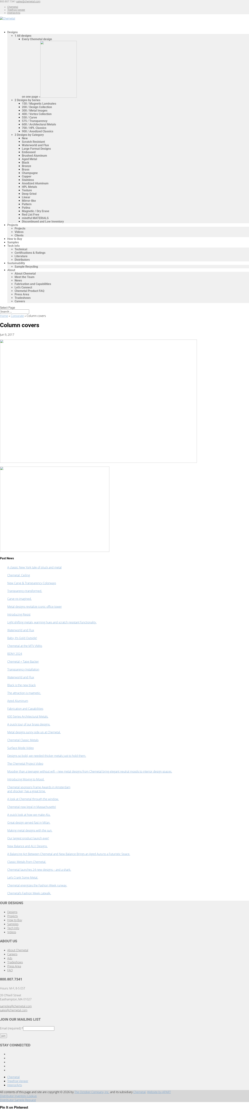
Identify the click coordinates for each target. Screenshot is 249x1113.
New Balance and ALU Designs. (27, 846)
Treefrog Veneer (16, 9)
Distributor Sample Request (18, 1100)
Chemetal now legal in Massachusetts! (31, 807)
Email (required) (11, 1028)
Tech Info (13, 246)
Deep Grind (29, 194)
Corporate (17, 316)
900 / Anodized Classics (37, 131)
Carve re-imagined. (19, 599)
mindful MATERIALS (35, 218)
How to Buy (14, 920)
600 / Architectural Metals (39, 124)
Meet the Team (24, 277)
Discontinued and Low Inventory (43, 221)
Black (25, 162)
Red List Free (30, 214)
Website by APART (159, 1092)
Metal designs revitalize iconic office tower (34, 607)
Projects (12, 225)
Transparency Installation (23, 669)
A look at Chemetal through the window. (33, 799)
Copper (26, 176)
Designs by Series (27, 100)
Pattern (27, 204)
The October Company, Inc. (91, 1092)
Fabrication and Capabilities (33, 284)
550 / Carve (29, 117)
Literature (21, 256)
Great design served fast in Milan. (28, 823)
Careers (20, 301)
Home (4, 316)
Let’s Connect (23, 287)
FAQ (10, 970)
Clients (19, 235)
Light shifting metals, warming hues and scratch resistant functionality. (52, 622)
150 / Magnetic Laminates (39, 103)
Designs (12, 912)
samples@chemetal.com (16, 1006)
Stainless (28, 180)
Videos (19, 232)
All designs (23, 35)
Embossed (29, 152)
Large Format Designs (36, 148)
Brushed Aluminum (34, 155)
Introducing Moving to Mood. (25, 779)
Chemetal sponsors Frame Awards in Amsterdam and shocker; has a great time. (38, 789)
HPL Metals (29, 187)
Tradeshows (23, 298)
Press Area (22, 294)
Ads (9, 958)
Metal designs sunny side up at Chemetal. (34, 732)
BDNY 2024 (14, 654)
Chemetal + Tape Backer (23, 662)
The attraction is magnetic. (24, 693)
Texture (27, 190)
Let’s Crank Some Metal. (22, 878)
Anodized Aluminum (35, 183)
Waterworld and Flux (35, 145)
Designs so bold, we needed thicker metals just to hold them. (46, 756)
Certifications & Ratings (30, 252)
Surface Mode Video (20, 748)
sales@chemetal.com (13, 1010)
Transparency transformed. (24, 591)
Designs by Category (29, 135)
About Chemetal (25, 273)
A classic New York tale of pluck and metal (34, 567)
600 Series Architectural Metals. (27, 716)
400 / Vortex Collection (37, 114)
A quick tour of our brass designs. (28, 724)
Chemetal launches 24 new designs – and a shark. (39, 870)
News (18, 280)
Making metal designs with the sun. (29, 830)
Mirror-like (29, 200)
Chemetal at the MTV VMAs (24, 646)
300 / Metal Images (34, 110)
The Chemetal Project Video (25, 764)
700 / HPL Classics (34, 128)
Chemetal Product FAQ (29, 291)
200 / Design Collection (37, 107)
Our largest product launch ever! (28, 838)
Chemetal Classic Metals (22, 740)
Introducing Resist (18, 614)
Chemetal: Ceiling (18, 575)
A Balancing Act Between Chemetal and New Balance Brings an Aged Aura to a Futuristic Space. (68, 854)
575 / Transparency (34, 121)
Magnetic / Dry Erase (35, 211)
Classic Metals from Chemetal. (26, 862)
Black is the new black (21, 685)
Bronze (26, 166)
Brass (25, 169)
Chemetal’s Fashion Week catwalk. (29, 893)
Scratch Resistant (33, 141)
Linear (26, 197)
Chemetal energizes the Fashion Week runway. (37, 885)
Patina (26, 207)
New (25, 138)
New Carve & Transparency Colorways (31, 583)
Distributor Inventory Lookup (18, 1096)
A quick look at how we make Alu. (28, 815)
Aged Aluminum (17, 701)
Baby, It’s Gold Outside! (22, 638)
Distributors (22, 259)
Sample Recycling (26, 266)
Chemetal (12, 6)
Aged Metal (29, 159)
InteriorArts (13, 12)
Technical (21, 249)
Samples (12, 924)
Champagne (30, 173)
